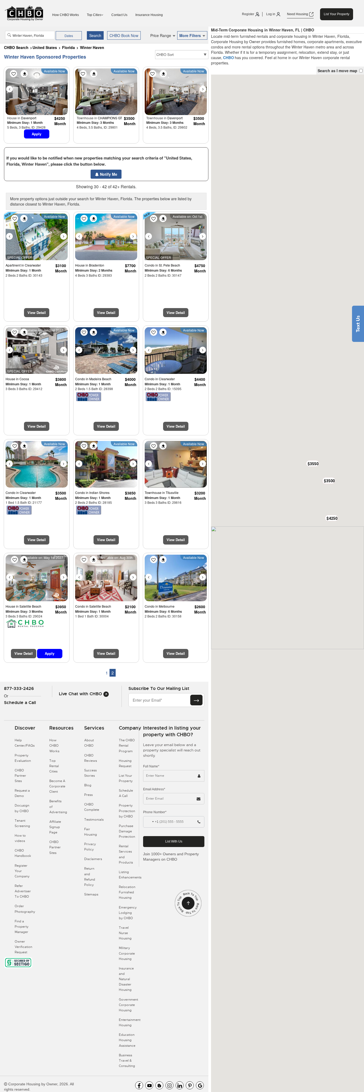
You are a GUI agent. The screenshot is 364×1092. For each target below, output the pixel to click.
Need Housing (298, 14)
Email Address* (154, 789)
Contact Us (119, 15)
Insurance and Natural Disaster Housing (126, 979)
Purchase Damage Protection (127, 831)
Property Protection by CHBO (127, 810)
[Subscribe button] (196, 700)
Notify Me (108, 174)
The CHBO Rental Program (127, 745)
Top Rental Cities (54, 766)
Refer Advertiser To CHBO (23, 891)
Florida (68, 47)
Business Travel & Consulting (127, 1060)
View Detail (36, 312)
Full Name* (151, 766)
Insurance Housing (149, 15)
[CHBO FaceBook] (139, 1085)
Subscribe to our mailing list (158, 688)
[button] (331, 518)
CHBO (228, 57)
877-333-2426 (19, 688)
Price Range (161, 35)
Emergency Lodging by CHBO (128, 912)
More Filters (190, 35)
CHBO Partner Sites (20, 775)
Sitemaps (91, 894)
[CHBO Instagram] (169, 1085)
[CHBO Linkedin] (180, 1085)
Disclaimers (93, 859)
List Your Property (336, 14)
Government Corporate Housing (128, 1004)
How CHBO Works (65, 15)
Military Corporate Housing (127, 953)
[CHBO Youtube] (149, 1085)
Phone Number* (155, 812)
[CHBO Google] (200, 1085)
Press (88, 795)
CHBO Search (16, 47)
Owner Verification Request (23, 946)
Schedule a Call (20, 702)
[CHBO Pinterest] (190, 1085)
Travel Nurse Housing (125, 933)
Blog (87, 785)
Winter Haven (92, 47)
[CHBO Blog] (159, 1085)
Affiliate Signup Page (55, 827)
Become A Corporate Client (57, 786)
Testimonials (94, 819)
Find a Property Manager (22, 926)
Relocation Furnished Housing (127, 892)
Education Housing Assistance (127, 1040)
